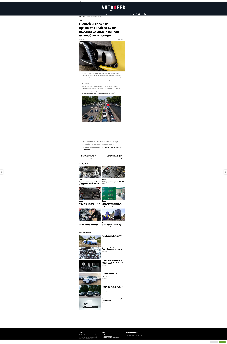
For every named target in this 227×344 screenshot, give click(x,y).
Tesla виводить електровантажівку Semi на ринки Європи (113, 299)
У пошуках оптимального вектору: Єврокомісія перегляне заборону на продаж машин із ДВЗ (112, 204)
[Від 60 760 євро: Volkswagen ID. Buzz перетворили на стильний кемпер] (90, 241)
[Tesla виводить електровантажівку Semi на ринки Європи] (90, 304)
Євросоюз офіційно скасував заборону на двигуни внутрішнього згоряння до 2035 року (89, 183)
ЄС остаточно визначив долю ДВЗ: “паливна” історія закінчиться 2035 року (113, 225)
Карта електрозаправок (96, 14)
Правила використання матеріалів (111, 337)
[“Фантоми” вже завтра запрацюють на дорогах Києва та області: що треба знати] (90, 291)
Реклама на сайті (108, 336)
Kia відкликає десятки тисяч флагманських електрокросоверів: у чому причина (112, 275)
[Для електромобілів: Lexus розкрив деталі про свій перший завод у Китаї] (90, 253)
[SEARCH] (147, 14)
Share (81, 43)
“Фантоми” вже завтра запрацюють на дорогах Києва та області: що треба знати (112, 287)
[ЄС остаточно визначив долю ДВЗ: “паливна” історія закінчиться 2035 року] (113, 215)
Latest (82, 1)
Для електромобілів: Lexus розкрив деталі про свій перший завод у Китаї (112, 248)
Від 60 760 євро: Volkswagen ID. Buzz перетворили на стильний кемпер (112, 235)
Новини (87, 14)
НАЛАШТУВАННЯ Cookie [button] (204, 342)
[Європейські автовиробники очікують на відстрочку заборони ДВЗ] (90, 193)
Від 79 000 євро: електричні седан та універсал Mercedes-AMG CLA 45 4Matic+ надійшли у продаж (112, 262)
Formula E (112, 14)
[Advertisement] (101, 131)
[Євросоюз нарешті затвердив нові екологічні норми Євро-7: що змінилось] (90, 215)
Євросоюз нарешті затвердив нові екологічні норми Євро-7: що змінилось (89, 225)
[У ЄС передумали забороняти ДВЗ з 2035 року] (113, 172)
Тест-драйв (106, 14)
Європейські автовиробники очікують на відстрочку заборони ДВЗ (89, 203)
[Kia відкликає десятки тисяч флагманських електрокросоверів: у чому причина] (90, 279)
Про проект (119, 14)
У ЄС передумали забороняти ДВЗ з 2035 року (113, 182)
